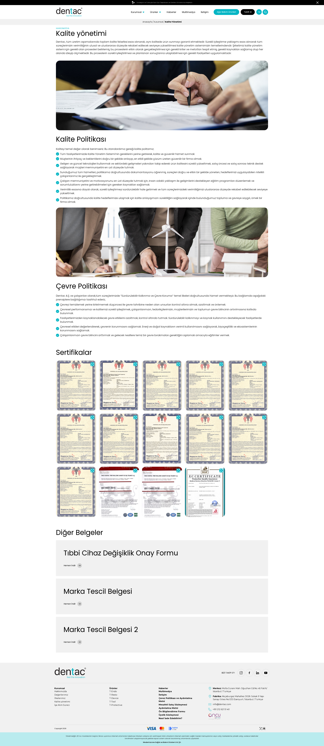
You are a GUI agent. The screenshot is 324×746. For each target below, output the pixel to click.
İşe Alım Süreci (62, 705)
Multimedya (188, 12)
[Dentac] (69, 12)
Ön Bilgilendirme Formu (172, 711)
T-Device (113, 698)
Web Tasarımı (262, 728)
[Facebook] (249, 673)
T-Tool (112, 701)
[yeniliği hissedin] (162, 2)
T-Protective (115, 705)
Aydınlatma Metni (168, 708)
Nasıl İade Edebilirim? (170, 718)
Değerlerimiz (61, 695)
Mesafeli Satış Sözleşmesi (173, 704)
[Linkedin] (257, 673)
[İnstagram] (241, 673)
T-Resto (113, 695)
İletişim (205, 12)
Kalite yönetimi (62, 701)
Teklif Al (248, 12)
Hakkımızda (60, 691)
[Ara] (265, 12)
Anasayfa (147, 21)
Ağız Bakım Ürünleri (226, 12)
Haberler (171, 12)
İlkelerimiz (59, 698)
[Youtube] (266, 673)
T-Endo (113, 691)
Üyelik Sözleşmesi (169, 715)
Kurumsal (136, 12)
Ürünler (154, 12)
